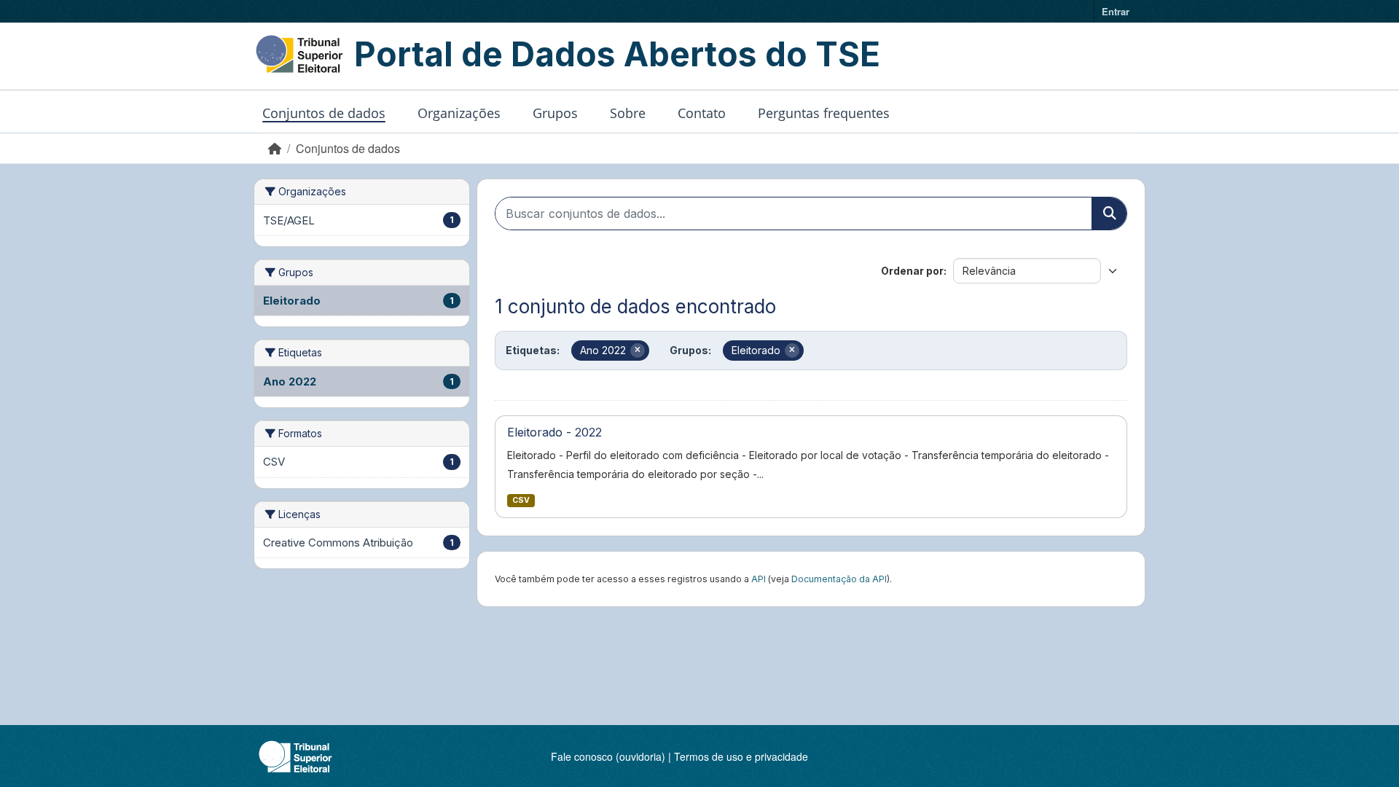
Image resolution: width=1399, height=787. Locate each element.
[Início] (274, 148)
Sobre (628, 113)
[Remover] (637, 350)
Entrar (1115, 11)
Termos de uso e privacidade (741, 756)
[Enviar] (1109, 213)
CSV (521, 500)
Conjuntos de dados (323, 113)
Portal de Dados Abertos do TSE (617, 54)
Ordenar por (912, 271)
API (758, 578)
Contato (702, 113)
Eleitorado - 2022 (554, 432)
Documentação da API (839, 578)
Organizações (459, 113)
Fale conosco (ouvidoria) (608, 756)
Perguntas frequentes (824, 113)
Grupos (555, 113)
